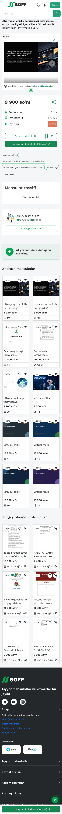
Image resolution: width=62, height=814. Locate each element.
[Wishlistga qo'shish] (52, 136)
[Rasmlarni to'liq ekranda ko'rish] (54, 40)
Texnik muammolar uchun (16, 728)
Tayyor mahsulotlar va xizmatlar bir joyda (29, 691)
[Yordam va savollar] (55, 800)
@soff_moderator (11, 723)
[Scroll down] (52, 63)
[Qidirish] (57, 13)
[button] (31, 709)
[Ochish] (31, 90)
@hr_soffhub (9, 732)
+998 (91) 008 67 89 (13, 719)
